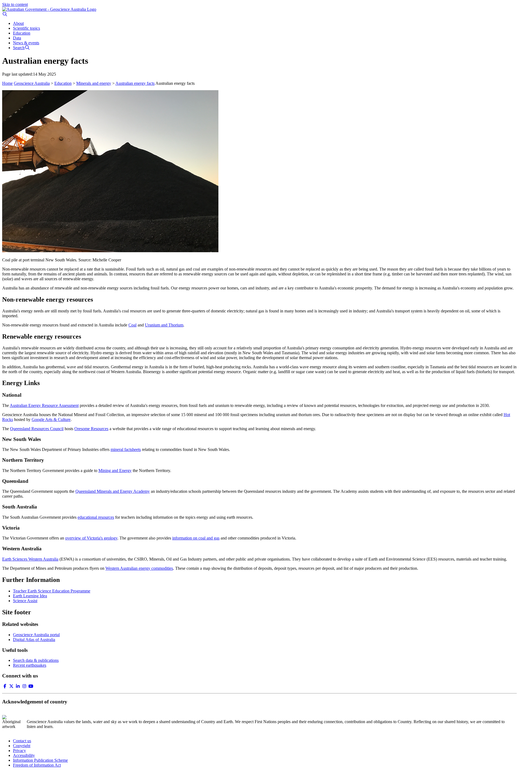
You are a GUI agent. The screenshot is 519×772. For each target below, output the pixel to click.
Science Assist (25, 600)
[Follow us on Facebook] (5, 686)
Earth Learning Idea (30, 596)
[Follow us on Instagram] (24, 686)
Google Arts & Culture (51, 419)
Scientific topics (26, 28)
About (18, 23)
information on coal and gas (195, 538)
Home (7, 83)
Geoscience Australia (32, 83)
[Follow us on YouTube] (31, 686)
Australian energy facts (135, 83)
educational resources (96, 517)
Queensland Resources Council (37, 428)
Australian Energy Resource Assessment (44, 405)
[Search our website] (5, 14)
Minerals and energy (93, 83)
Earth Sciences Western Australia (30, 559)
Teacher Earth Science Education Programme (51, 591)
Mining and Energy (115, 470)
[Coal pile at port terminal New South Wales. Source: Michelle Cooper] (259, 171)
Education (21, 33)
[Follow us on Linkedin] (18, 686)
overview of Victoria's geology (91, 538)
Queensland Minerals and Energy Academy (112, 491)
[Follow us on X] (11, 686)
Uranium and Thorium (164, 325)
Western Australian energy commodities (139, 568)
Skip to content (15, 4)
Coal (132, 325)
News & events (26, 43)
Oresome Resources (91, 428)
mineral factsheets (126, 449)
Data (17, 38)
